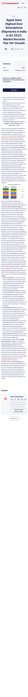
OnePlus (7, 268)
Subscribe (14, 90)
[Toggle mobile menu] (25, 7)
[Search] (22, 7)
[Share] (18, 7)
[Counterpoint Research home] (7, 3)
